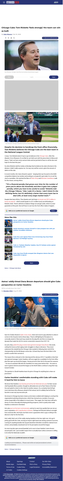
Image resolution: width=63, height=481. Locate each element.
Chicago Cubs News (15, 268)
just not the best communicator (19, 408)
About (8, 461)
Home (6, 268)
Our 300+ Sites (46, 461)
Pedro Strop (34, 178)
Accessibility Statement (49, 467)
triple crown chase (26, 335)
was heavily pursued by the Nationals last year (33, 384)
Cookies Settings (22, 470)
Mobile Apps (10, 464)
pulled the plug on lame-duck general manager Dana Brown (31, 345)
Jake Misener (8, 34)
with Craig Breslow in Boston (24, 410)
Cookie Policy (21, 467)
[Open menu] (4, 2)
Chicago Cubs (44, 156)
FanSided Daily (21, 464)
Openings (20, 461)
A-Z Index (9, 470)
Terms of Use (10, 467)
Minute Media (10, 474)
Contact (32, 461)
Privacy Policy (46, 464)
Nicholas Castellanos (47, 178)
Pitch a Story (33, 464)
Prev (9, 77)
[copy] (14, 38)
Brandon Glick (8, 291)
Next (53, 77)
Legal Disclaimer (35, 467)
